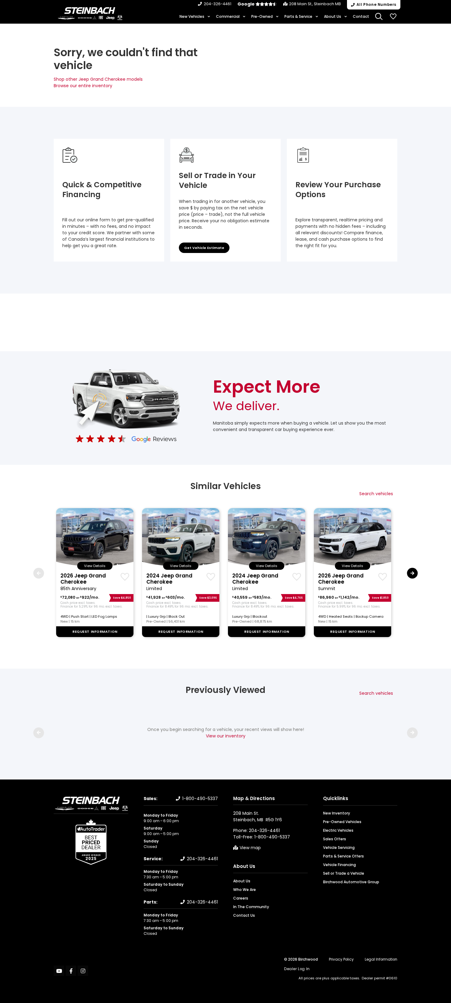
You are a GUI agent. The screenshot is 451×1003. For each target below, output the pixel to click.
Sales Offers (334, 839)
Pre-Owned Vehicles (342, 821)
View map (250, 848)
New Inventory (336, 813)
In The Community (251, 906)
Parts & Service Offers (343, 856)
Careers (240, 898)
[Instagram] (83, 971)
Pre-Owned (262, 16)
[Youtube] (59, 971)
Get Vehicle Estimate (204, 247)
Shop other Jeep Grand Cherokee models (98, 79)
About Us (332, 16)
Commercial (228, 16)
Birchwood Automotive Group (351, 881)
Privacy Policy (341, 959)
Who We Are (244, 889)
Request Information (95, 631)
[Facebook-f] (71, 971)
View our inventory (225, 736)
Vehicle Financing (339, 864)
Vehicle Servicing (339, 847)
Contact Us (244, 915)
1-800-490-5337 (200, 798)
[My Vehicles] (393, 17)
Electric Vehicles (338, 830)
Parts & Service (298, 16)
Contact (361, 16)
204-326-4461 (217, 3)
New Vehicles (191, 16)
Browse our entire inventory (83, 86)
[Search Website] (379, 17)
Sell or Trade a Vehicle (343, 873)
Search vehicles (376, 494)
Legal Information (381, 959)
